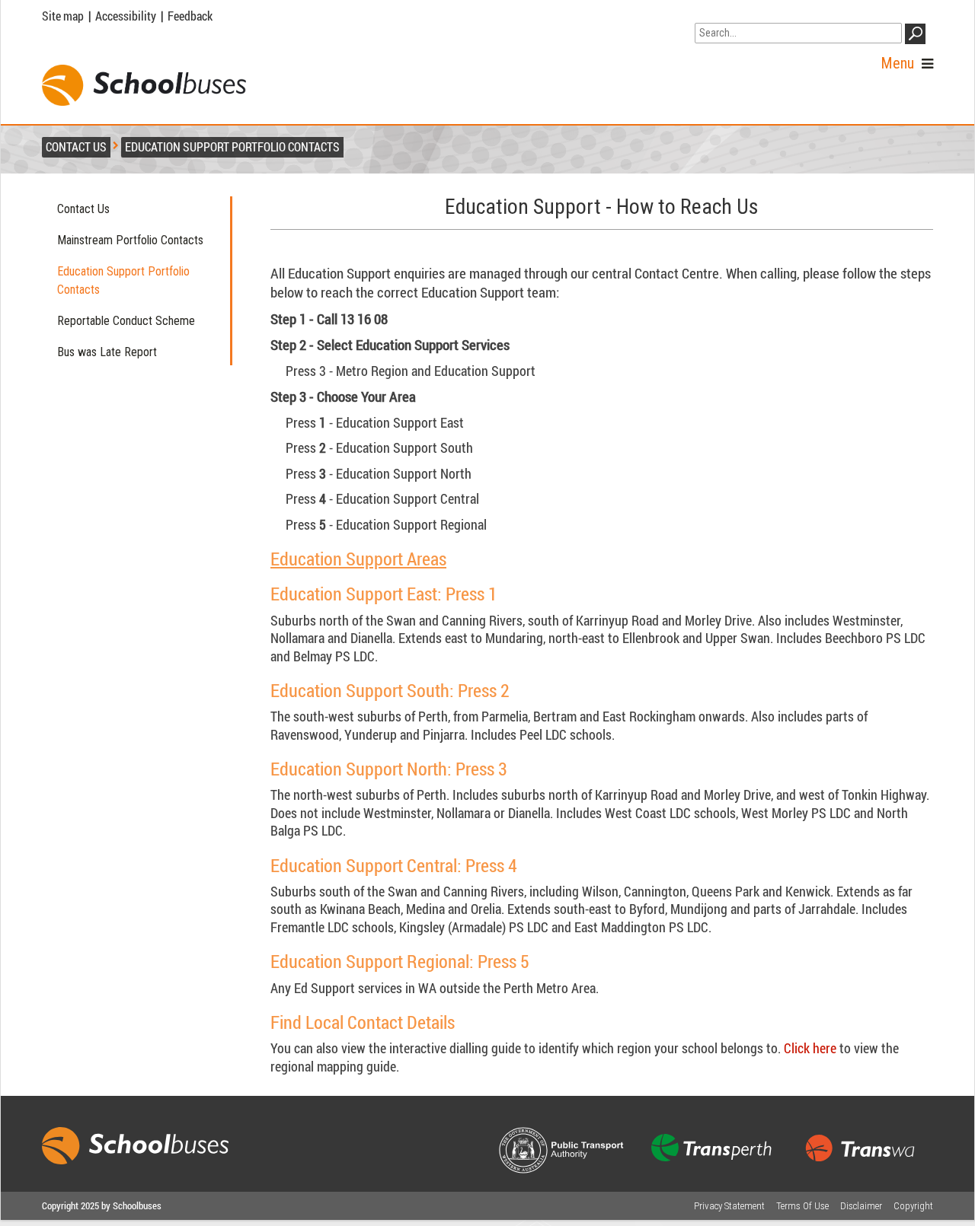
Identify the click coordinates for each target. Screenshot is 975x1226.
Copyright (913, 1206)
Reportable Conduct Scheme (126, 321)
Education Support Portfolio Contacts (123, 280)
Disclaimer (861, 1206)
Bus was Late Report (107, 352)
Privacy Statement (729, 1206)
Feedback (190, 16)
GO (918, 36)
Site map (63, 16)
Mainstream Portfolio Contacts (130, 240)
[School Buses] (144, 85)
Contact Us (83, 209)
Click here (811, 1048)
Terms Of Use (802, 1206)
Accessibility (125, 16)
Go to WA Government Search (766, 13)
